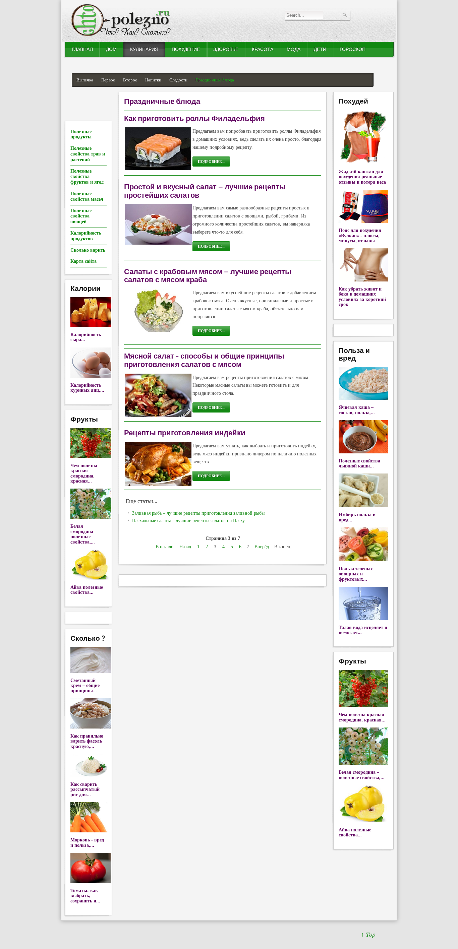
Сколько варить (87, 250)
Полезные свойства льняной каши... (359, 463)
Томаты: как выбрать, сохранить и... (85, 895)
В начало (164, 546)
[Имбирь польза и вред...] (363, 505)
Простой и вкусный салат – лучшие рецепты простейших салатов (205, 191)
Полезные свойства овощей (81, 216)
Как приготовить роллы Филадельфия (194, 118)
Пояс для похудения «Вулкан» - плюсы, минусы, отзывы (360, 235)
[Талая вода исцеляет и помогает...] (363, 618)
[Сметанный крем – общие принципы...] (90, 671)
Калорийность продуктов (85, 236)
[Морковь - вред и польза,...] (90, 830)
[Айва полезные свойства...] (90, 578)
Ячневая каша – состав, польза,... (357, 410)
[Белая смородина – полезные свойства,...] (90, 517)
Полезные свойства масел (86, 196)
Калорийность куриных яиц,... (87, 388)
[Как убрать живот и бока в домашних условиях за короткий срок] (363, 279)
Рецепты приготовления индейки (184, 432)
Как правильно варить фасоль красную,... (86, 741)
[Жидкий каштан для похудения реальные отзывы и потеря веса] (363, 162)
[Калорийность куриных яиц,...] (90, 376)
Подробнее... (211, 162)
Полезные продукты (81, 134)
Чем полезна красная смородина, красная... (83, 473)
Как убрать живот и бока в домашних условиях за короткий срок (362, 297)
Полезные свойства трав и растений (87, 154)
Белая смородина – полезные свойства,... (83, 534)
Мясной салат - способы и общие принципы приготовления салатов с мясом (204, 360)
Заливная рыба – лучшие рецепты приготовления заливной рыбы (198, 513)
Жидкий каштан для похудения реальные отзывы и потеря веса (362, 177)
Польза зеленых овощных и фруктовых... (356, 574)
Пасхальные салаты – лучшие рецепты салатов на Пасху (188, 520)
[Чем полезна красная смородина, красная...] (90, 456)
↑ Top (368, 934)
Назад (185, 546)
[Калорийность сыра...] (90, 325)
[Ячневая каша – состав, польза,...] (363, 398)
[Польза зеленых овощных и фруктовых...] (363, 559)
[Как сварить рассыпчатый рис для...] (90, 775)
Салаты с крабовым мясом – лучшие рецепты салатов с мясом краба (207, 275)
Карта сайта (83, 261)
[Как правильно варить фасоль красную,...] (90, 727)
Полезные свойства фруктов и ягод (87, 177)
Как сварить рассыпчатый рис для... (85, 789)
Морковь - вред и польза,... (87, 842)
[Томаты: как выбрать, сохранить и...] (90, 881)
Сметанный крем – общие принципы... (85, 685)
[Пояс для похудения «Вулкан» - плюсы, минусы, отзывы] (363, 221)
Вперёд (261, 546)
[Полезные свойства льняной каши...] (363, 451)
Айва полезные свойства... (86, 590)
